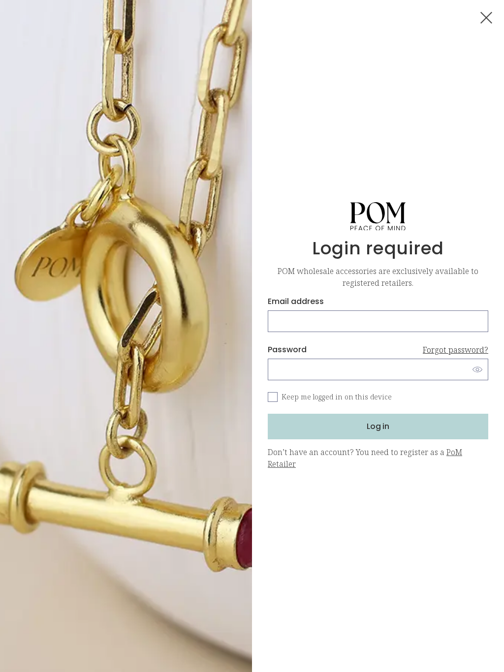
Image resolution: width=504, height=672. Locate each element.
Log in (378, 426)
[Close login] (486, 18)
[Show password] (477, 369)
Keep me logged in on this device (337, 396)
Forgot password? (455, 349)
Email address (296, 301)
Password (378, 349)
